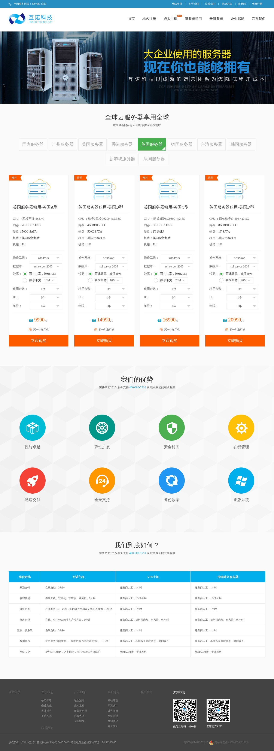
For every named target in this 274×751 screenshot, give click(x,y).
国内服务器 (33, 144)
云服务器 (216, 19)
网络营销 (113, 715)
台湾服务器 (211, 144)
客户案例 (146, 692)
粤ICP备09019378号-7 (196, 742)
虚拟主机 (170, 19)
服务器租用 (193, 19)
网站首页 (15, 692)
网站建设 (113, 700)
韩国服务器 (241, 144)
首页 (131, 19)
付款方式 (227, 3)
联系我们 (210, 3)
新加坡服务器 (122, 158)
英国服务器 (152, 144)
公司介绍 (46, 700)
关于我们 (193, 3)
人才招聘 (46, 710)
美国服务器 (92, 144)
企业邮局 (237, 19)
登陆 (243, 3)
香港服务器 (122, 144)
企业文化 (46, 705)
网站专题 (177, 3)
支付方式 (46, 715)
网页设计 (113, 705)
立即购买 (38, 341)
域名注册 (149, 19)
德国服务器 (181, 144)
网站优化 (113, 721)
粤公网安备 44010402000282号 (231, 742)
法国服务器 (154, 158)
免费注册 (257, 3)
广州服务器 (62, 144)
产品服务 (80, 692)
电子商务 (113, 726)
